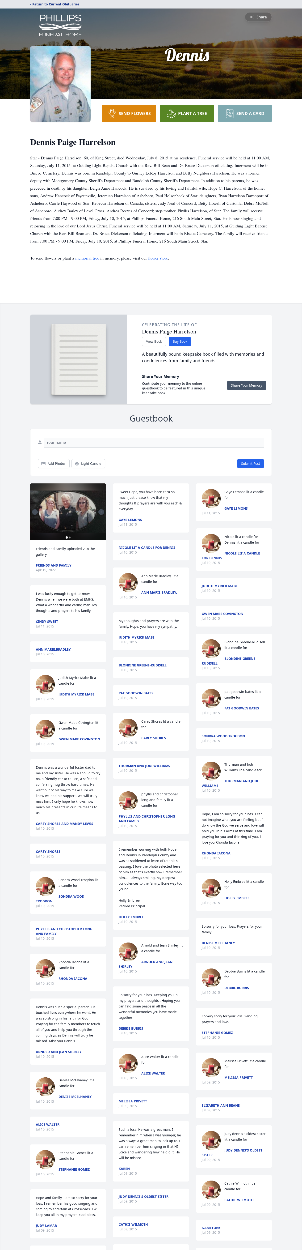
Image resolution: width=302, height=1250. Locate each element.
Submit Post (250, 463)
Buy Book (180, 341)
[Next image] (101, 512)
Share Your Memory (246, 385)
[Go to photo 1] (67, 537)
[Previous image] (35, 512)
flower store (158, 258)
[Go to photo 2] (70, 537)
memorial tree (87, 258)
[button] (68, 511)
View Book (154, 341)
